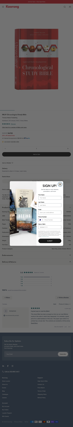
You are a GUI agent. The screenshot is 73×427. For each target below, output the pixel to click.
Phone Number (42, 217)
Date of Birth (41, 224)
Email (39, 209)
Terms (48, 236)
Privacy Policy (44, 236)
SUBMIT (50, 241)
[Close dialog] (60, 184)
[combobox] (41, 220)
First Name (41, 195)
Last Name (41, 202)
